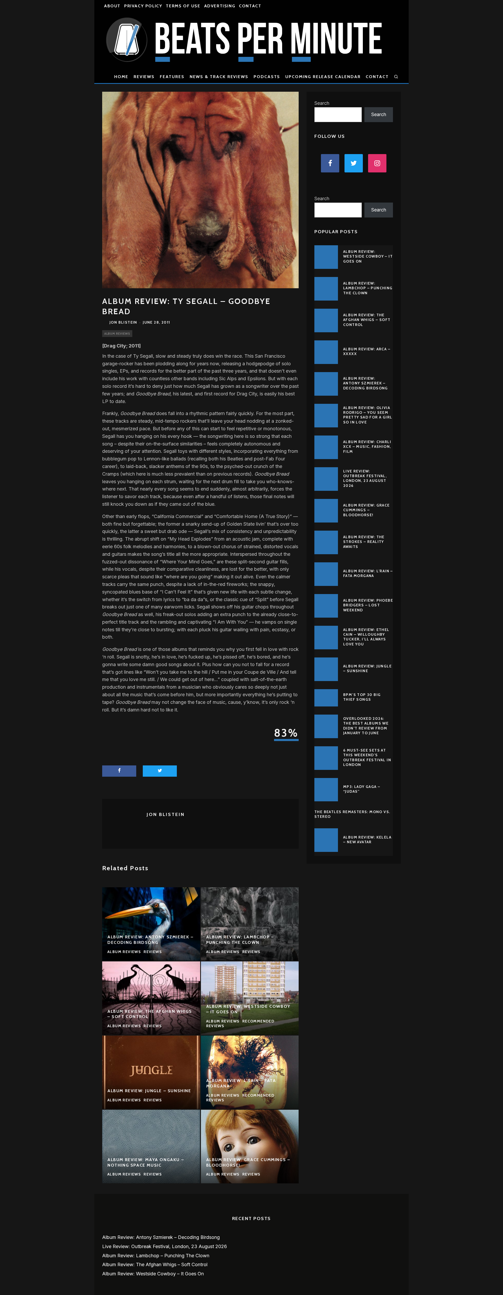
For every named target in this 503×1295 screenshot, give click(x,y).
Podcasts (267, 76)
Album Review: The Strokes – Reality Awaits (364, 542)
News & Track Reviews (219, 76)
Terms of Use (183, 5)
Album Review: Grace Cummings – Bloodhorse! (366, 510)
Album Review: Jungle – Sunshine (367, 668)
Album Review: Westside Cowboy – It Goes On (368, 256)
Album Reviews (117, 333)
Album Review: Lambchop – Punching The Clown (368, 288)
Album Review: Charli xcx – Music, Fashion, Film (367, 446)
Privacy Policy (143, 5)
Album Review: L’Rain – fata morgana (368, 573)
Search (321, 103)
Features (172, 76)
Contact (250, 5)
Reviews (144, 76)
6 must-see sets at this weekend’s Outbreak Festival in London (367, 757)
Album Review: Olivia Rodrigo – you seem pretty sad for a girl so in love (367, 415)
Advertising (220, 5)
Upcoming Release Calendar (322, 76)
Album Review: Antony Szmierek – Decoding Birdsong (365, 383)
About (112, 5)
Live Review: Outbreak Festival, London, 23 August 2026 (365, 478)
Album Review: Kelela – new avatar (367, 839)
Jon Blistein (123, 322)
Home (121, 76)
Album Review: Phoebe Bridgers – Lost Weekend (368, 605)
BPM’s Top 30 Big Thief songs (362, 697)
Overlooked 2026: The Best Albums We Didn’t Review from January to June (366, 725)
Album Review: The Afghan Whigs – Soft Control (367, 320)
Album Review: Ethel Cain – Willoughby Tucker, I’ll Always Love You (366, 636)
